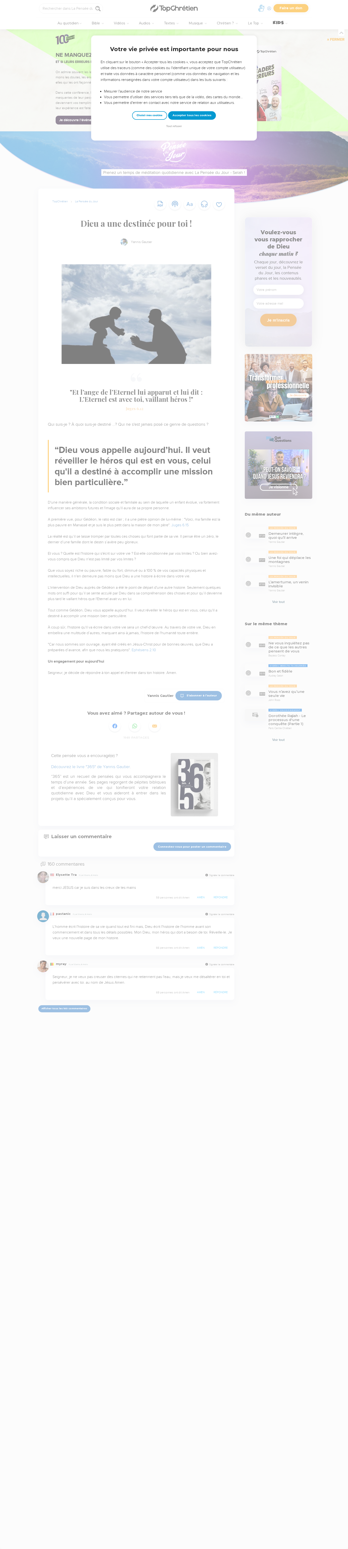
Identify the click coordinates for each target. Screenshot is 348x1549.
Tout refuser (174, 126)
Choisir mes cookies (149, 115)
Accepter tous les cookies (192, 115)
